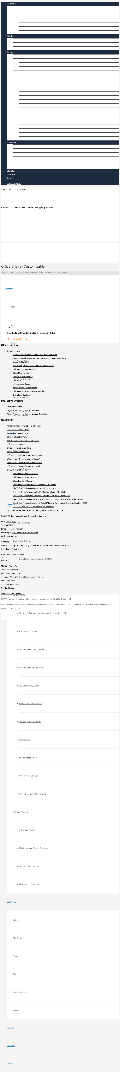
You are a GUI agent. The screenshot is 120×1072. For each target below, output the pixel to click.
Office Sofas (24, 105)
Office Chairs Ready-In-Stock (32, 89)
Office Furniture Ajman (16, 444)
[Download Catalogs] (22, 395)
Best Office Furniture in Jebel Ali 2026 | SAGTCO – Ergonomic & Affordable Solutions (48, 499)
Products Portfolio (21, 56)
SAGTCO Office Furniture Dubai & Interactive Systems (23, 516)
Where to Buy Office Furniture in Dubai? (23, 459)
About (15, 8)
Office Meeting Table (21, 373)
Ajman (15, 167)
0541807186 (12, 536)
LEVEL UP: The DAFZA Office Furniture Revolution (33, 507)
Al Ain (15, 159)
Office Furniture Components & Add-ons (30, 391)
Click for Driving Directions (12, 593)
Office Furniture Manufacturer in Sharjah (23, 466)
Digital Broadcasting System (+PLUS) (35, 64)
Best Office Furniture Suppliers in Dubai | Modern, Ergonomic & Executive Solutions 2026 (50, 503)
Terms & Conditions (27, 24)
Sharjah (16, 154)
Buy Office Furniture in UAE (18, 451)
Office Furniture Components (32, 118)
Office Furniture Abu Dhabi (18, 429)
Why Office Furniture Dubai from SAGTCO (24, 463)
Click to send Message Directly (25, 532)
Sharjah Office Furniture (17, 437)
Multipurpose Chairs (28, 110)
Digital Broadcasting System (31, 68)
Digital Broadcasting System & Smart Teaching (27, 414)
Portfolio (4, 273)
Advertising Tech (26, 126)
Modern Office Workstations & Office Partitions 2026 (43, 77)
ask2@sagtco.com (12, 529)
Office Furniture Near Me (17, 470)
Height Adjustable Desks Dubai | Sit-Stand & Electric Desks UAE (40, 358)
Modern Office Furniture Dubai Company (24, 426)
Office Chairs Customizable (31, 85)
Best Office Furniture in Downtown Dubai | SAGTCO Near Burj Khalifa (41, 496)
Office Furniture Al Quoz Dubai (25, 474)
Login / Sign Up (14, 183)
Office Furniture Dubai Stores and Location (25, 455)
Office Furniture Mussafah (24, 481)
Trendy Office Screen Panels (25, 388)
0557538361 (11, 521)
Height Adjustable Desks (30, 97)
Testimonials (24, 32)
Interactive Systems (22, 44)
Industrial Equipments (28, 134)
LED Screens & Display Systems (33, 130)
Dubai (15, 146)
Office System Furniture (30, 101)
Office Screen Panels (28, 114)
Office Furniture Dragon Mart (25, 477)
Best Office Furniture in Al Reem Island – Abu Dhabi (34, 488)
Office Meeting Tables (29, 93)
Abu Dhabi (17, 150)
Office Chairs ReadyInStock (24, 369)
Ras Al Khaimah (20, 163)
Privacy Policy (25, 20)
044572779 (9, 525)
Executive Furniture (28, 81)
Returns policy (25, 28)
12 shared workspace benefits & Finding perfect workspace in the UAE (37, 510)
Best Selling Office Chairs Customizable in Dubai (31, 333)
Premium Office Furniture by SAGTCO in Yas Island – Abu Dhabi (39, 492)
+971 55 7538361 (17, 189)
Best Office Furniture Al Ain (18, 433)
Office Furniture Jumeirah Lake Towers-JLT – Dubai (34, 485)
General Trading (20, 48)
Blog (15, 12)
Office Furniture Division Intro (19, 448)
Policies (16, 16)
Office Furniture (20, 40)
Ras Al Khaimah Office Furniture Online (23, 440)
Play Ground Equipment (29, 138)
